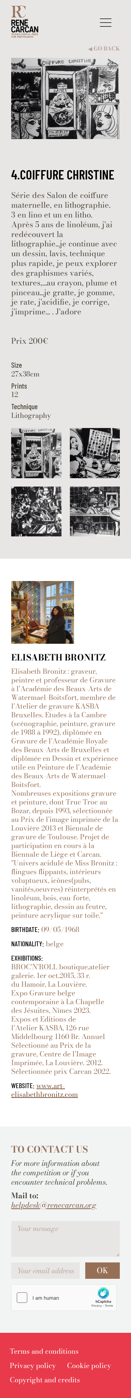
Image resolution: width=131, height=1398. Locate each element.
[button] (105, 22)
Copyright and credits (45, 1379)
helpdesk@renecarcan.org (53, 1205)
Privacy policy (33, 1365)
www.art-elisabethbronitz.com (44, 1090)
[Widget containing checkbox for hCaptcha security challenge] (64, 1297)
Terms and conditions (44, 1351)
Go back (104, 48)
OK (102, 1270)
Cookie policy (89, 1365)
